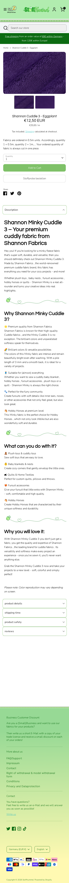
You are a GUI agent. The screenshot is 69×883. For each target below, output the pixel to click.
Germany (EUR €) (17, 849)
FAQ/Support (14, 758)
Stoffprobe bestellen (34, 178)
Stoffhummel (28, 879)
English (40, 849)
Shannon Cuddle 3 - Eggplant (25, 48)
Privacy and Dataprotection (23, 786)
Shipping (29, 131)
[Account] (54, 8)
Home (5, 48)
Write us (11, 814)
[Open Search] (5, 28)
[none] (24, 102)
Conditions (13, 781)
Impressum (13, 763)
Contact (11, 768)
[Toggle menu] (4, 9)
